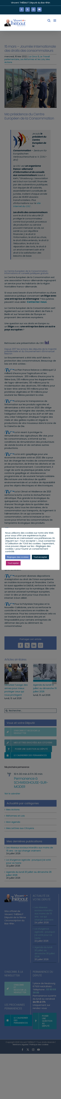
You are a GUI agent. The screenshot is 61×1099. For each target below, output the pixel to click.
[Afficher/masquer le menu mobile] (55, 20)
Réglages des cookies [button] (18, 557)
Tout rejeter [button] (13, 563)
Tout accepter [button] (40, 557)
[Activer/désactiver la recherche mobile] (49, 20)
